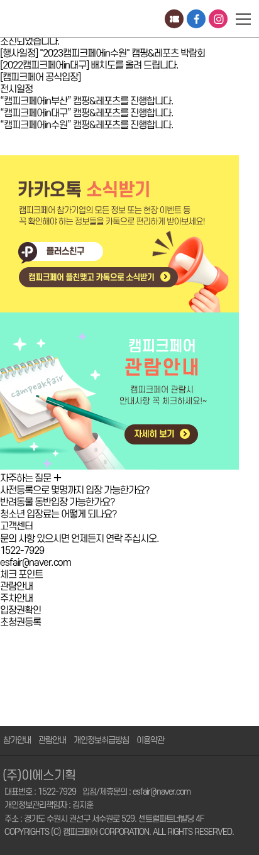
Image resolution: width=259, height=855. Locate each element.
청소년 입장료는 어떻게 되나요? (58, 514)
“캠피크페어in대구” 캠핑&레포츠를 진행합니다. (87, 113)
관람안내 (52, 740)
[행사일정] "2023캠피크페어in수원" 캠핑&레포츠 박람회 (102, 53)
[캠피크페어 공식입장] (40, 77)
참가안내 (17, 740)
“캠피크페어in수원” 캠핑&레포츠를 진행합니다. (87, 125)
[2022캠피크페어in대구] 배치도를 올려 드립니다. (89, 65)
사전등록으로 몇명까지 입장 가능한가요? (75, 490)
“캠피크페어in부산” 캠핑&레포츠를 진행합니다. (87, 101)
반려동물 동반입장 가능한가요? (57, 502)
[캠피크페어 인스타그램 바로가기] (218, 18)
